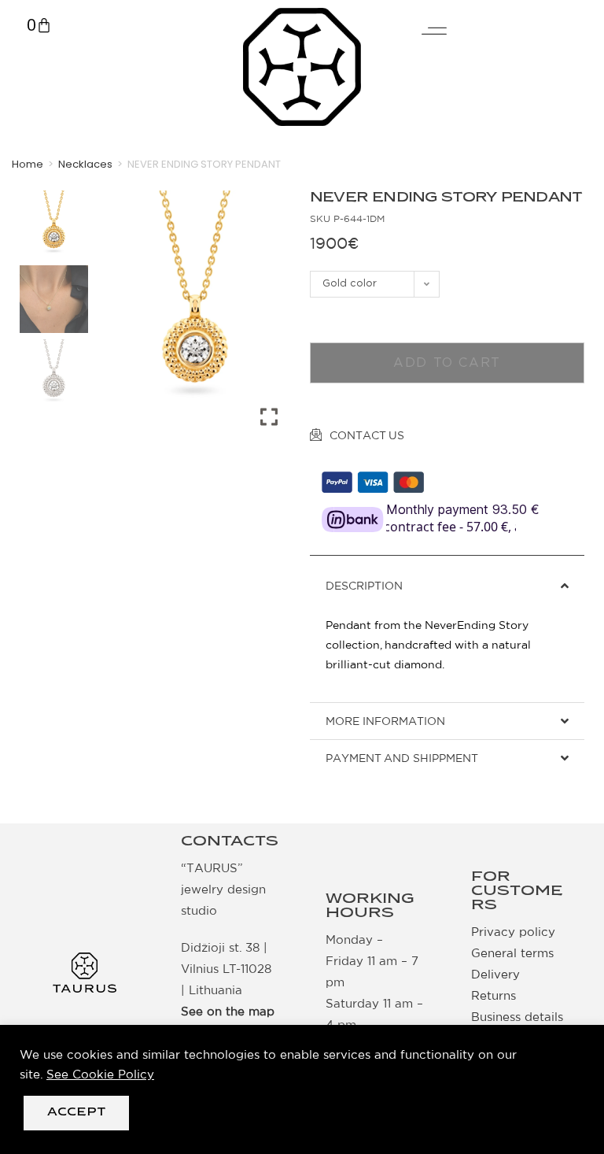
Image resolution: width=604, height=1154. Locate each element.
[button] (447, 586)
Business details (517, 1016)
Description (364, 585)
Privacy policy (513, 931)
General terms (512, 953)
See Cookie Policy (100, 1074)
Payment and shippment (402, 758)
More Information (385, 721)
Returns (493, 995)
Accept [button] (76, 1113)
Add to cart (447, 363)
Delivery (495, 974)
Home (27, 164)
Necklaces (85, 164)
